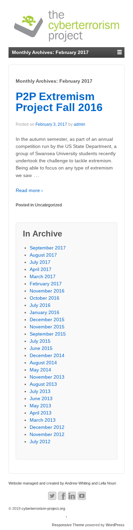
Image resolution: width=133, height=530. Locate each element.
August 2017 (43, 255)
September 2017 (48, 247)
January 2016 (44, 312)
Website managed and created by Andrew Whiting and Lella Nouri (62, 483)
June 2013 (41, 398)
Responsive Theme (68, 525)
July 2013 (40, 391)
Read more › (29, 190)
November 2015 (47, 326)
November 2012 (47, 434)
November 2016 (47, 291)
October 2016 (44, 298)
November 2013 (47, 377)
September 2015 (48, 334)
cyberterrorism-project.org (42, 508)
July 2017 (40, 262)
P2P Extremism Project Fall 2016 (59, 101)
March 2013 (43, 420)
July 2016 (40, 305)
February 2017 (46, 283)
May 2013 (40, 405)
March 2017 (43, 276)
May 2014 (40, 369)
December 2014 (47, 355)
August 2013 (43, 384)
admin (79, 124)
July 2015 (40, 341)
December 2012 (47, 427)
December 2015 (47, 319)
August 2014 (43, 362)
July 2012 (40, 441)
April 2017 (40, 269)
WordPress (115, 525)
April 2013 (40, 413)
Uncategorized (48, 205)
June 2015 (41, 348)
